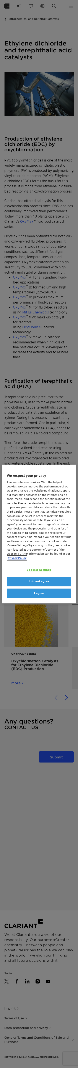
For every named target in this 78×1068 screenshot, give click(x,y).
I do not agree (39, 581)
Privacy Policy (17, 558)
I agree (39, 593)
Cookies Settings (39, 570)
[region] (39, 534)
